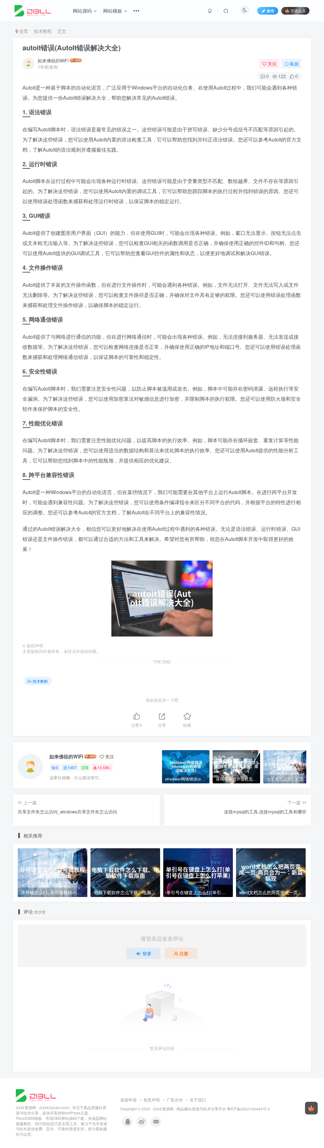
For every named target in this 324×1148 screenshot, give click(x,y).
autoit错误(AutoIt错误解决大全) (71, 47)
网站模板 (112, 10)
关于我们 (198, 1100)
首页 (23, 31)
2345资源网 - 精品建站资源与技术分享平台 (189, 1108)
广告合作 (174, 1100)
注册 (183, 953)
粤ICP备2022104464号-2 (248, 1108)
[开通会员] (311, 1108)
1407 (72, 767)
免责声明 (151, 1100)
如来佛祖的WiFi (53, 60)
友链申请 (128, 1100)
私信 (294, 63)
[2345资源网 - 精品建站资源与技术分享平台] (36, 1095)
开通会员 (298, 10)
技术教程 (43, 31)
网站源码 (82, 10)
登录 (146, 953)
